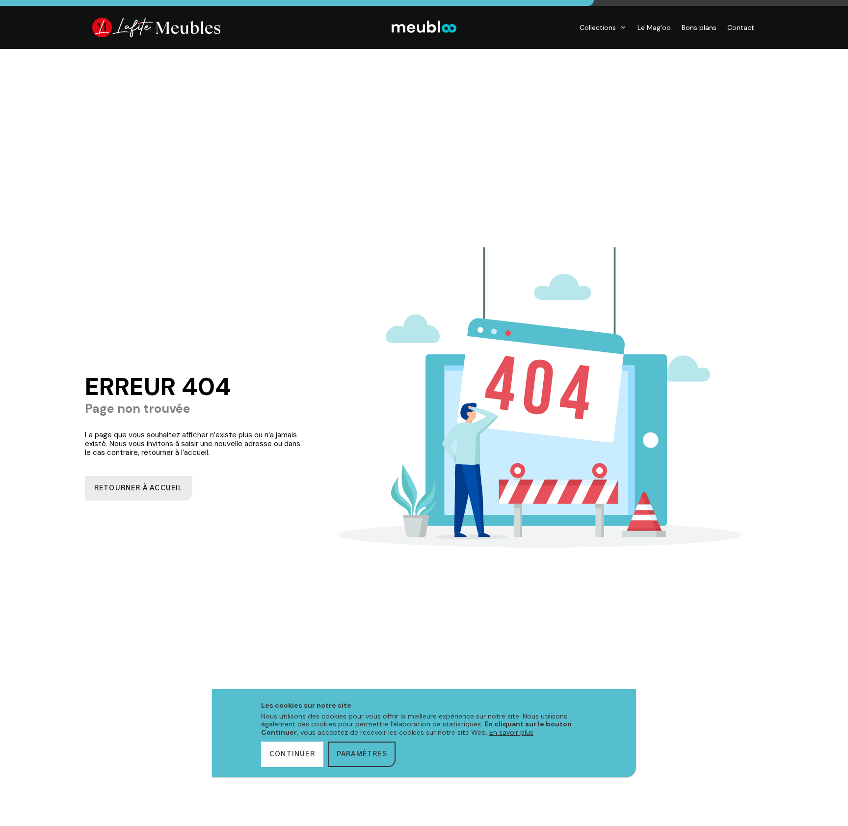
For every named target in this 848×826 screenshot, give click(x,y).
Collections (598, 27)
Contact (740, 27)
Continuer (292, 754)
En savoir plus (511, 732)
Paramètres (362, 754)
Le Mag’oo (654, 27)
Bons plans (699, 27)
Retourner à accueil (138, 488)
